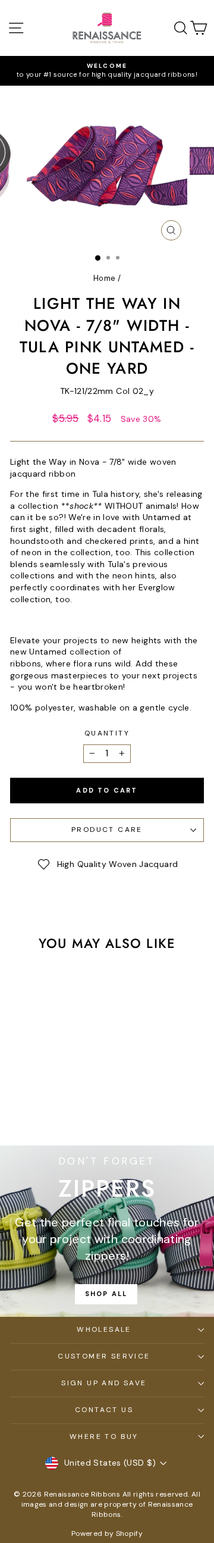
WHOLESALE (104, 1329)
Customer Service (104, 1356)
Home (104, 278)
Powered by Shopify (107, 1533)
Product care (107, 829)
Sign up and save (103, 1383)
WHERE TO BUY (104, 1436)
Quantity (107, 733)
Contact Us (104, 1409)
